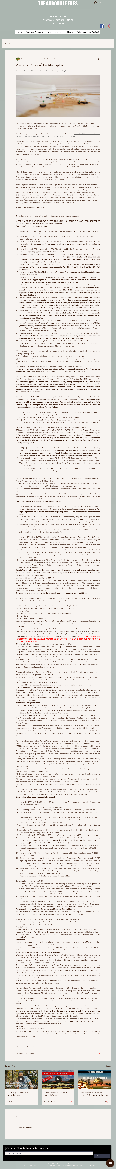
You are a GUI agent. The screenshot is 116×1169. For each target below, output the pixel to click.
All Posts (7, 43)
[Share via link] (34, 1046)
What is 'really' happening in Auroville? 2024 (55, 1093)
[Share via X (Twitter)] (23, 1046)
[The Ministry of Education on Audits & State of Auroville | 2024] (94, 1079)
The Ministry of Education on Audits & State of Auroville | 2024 (94, 1093)
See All (108, 1066)
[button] (108, 43)
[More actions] (98, 58)
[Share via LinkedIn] (28, 1046)
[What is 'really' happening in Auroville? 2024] (58, 1079)
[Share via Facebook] (17, 1046)
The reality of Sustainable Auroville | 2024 (17, 1093)
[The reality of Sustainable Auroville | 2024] (21, 1079)
